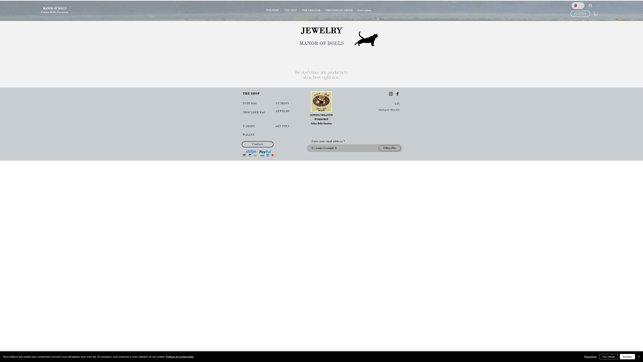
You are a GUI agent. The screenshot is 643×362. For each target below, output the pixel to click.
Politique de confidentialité (180, 356)
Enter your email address (327, 141)
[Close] (639, 356)
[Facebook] (397, 93)
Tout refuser (608, 356)
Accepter (627, 356)
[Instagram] (390, 93)
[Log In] (588, 6)
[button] (596, 13)
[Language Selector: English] (577, 5)
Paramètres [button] (590, 356)
